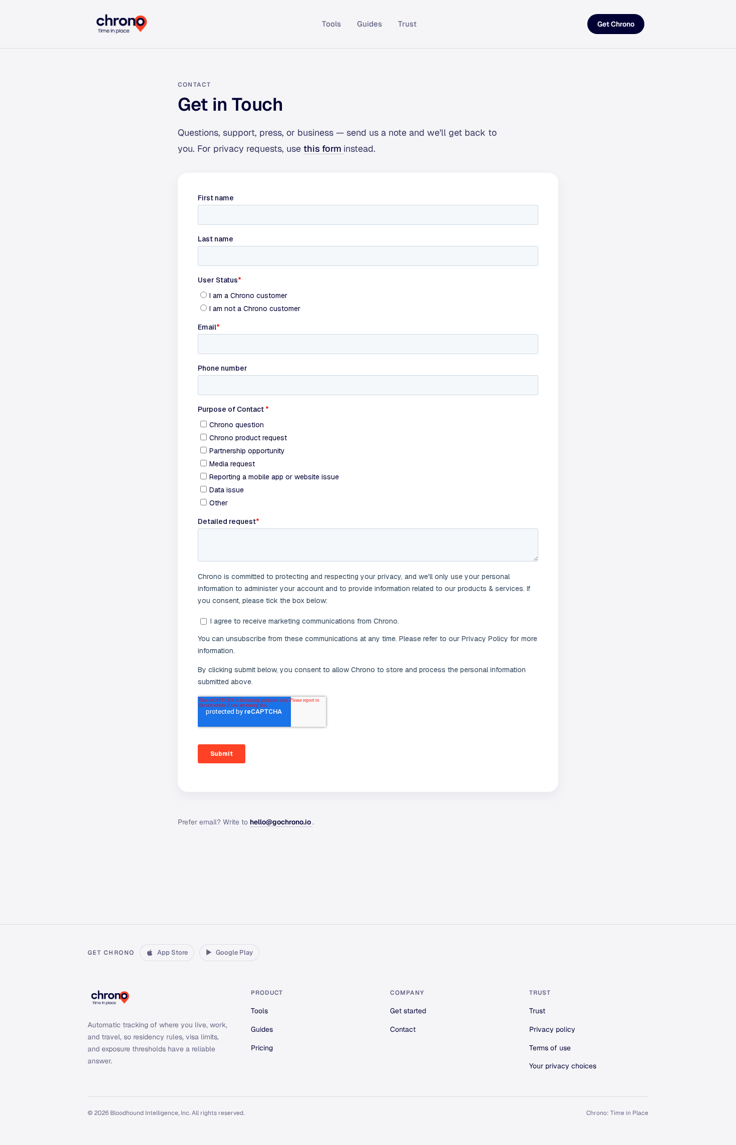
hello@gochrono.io (281, 821)
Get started (408, 1010)
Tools (331, 24)
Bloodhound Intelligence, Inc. (150, 1113)
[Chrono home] (122, 24)
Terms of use (550, 1047)
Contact (403, 1029)
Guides (369, 24)
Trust (407, 24)
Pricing (262, 1047)
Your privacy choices (562, 1065)
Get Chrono (615, 24)
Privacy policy (552, 1029)
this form (323, 148)
